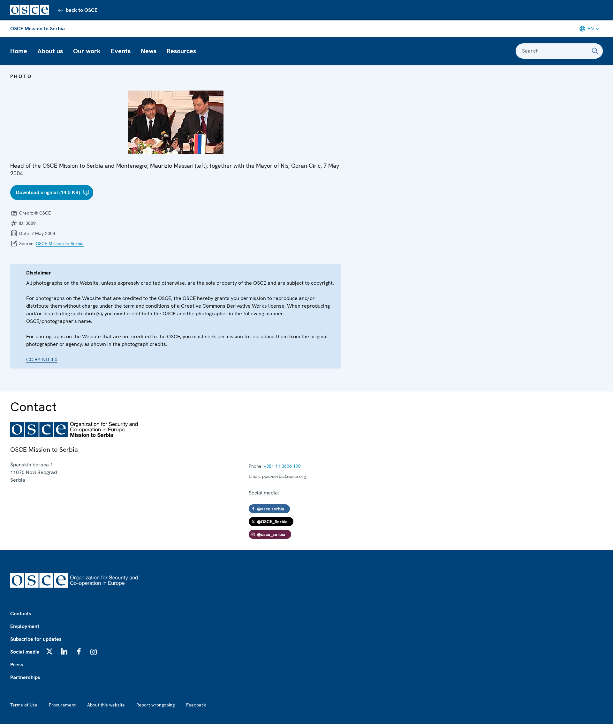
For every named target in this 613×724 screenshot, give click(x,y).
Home (18, 51)
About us (50, 51)
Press (16, 664)
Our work (87, 51)
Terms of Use (23, 705)
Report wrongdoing (155, 705)
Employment (24, 626)
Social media (25, 651)
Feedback (196, 705)
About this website (106, 705)
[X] (49, 651)
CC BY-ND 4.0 (41, 359)
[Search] (595, 51)
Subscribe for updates (36, 639)
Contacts (20, 613)
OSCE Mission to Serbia (37, 28)
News (148, 51)
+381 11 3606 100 (282, 466)
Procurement (62, 705)
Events (121, 51)
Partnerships (25, 677)
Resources (181, 51)
